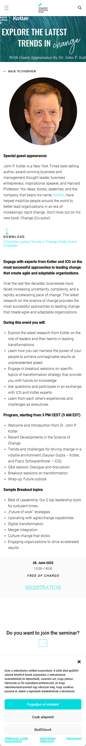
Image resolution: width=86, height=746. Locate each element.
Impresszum (74, 738)
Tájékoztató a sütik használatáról (16, 740)
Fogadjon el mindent (43, 704)
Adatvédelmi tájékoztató (47, 740)
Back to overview (21, 71)
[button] (79, 661)
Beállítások (43, 730)
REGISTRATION (43, 588)
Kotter (58, 194)
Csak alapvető (43, 717)
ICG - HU (43, 8)
